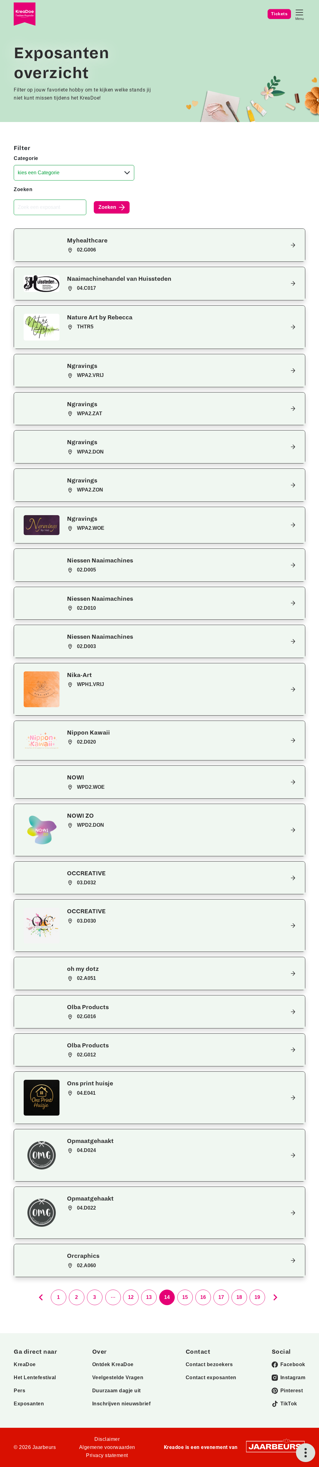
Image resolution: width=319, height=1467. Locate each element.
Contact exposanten (211, 1377)
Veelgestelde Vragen (118, 1377)
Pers (19, 1390)
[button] (159, 245)
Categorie (26, 158)
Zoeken (23, 189)
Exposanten (29, 1403)
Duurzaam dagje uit (116, 1390)
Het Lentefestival (35, 1377)
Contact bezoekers (209, 1364)
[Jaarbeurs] (275, 1446)
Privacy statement (107, 1455)
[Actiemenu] (305, 1452)
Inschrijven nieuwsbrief (121, 1403)
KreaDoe (25, 1364)
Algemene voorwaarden (107, 1447)
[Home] (25, 14)
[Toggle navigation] (299, 14)
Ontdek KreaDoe (113, 1364)
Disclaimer (107, 1439)
